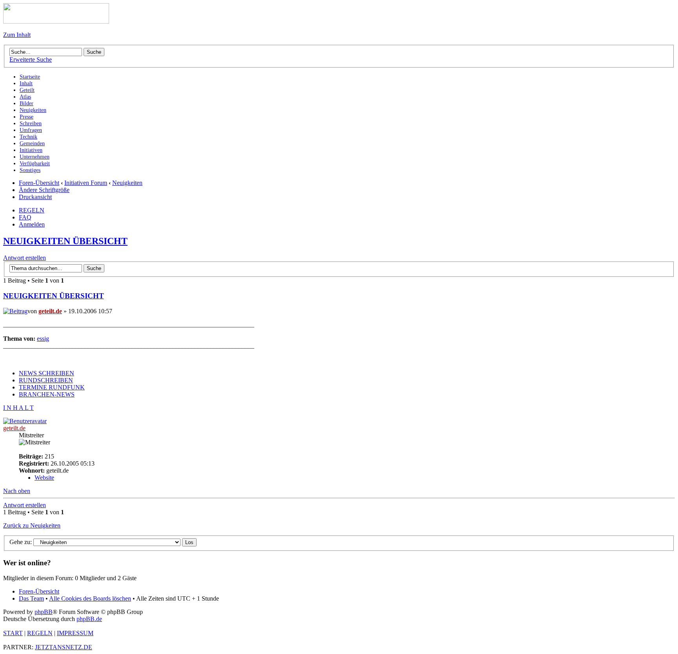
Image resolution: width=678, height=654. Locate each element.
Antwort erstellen (24, 257)
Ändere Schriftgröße (44, 189)
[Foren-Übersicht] (56, 21)
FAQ (25, 217)
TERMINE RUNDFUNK (52, 387)
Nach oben (16, 491)
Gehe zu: (20, 542)
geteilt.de (50, 311)
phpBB (44, 611)
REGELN (31, 210)
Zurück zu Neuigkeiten (31, 525)
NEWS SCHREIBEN (46, 373)
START (13, 633)
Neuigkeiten (127, 182)
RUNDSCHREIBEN (46, 380)
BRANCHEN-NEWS (47, 394)
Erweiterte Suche (30, 59)
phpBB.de (89, 619)
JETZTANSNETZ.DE (63, 647)
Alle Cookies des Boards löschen (90, 598)
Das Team (31, 598)
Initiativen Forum (85, 182)
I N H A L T (18, 407)
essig (43, 338)
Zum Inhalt (17, 34)
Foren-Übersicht (39, 182)
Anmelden (32, 224)
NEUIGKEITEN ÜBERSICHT (65, 241)
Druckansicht (35, 197)
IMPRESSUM (75, 633)
